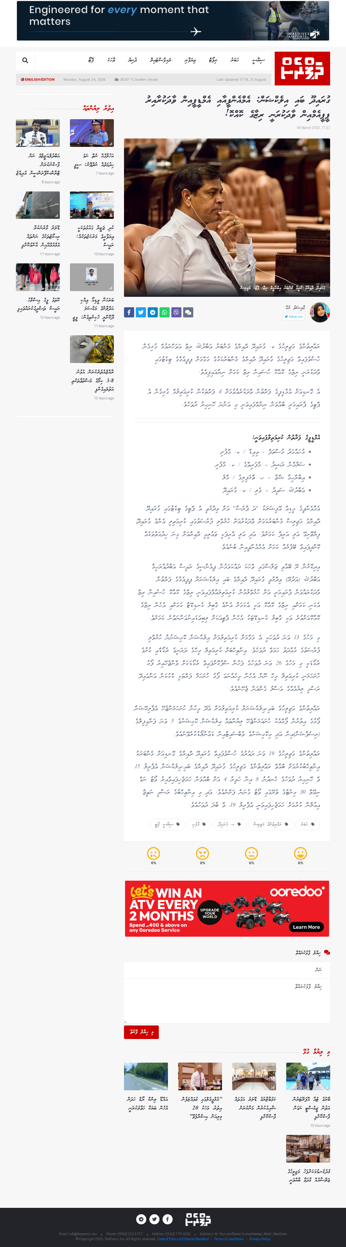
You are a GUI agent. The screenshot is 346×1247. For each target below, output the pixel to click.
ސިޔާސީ (258, 60)
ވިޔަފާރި (190, 60)
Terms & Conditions (229, 1239)
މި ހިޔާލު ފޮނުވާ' (141, 1032)
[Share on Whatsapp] (164, 312)
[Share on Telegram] (153, 312)
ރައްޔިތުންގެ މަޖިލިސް (269, 824)
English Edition (39, 79)
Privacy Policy (259, 1239)
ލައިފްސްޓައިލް (160, 60)
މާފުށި (197, 824)
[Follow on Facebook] (168, 1219)
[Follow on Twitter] (154, 1219)
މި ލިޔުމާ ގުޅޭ (316, 1052)
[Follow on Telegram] (141, 1219)
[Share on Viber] (176, 312)
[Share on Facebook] (129, 312)
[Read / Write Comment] (188, 312)
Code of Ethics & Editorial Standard (183, 1239)
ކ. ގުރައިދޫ (228, 824)
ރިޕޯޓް (213, 60)
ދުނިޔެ (132, 60)
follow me (295, 316)
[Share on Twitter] (141, 312)
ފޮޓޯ (91, 60)
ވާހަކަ (111, 60)
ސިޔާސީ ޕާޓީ (165, 824)
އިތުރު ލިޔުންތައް (98, 109)
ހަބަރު (235, 60)
